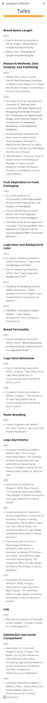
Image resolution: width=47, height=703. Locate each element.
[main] (23, 12)
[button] (3, 3)
